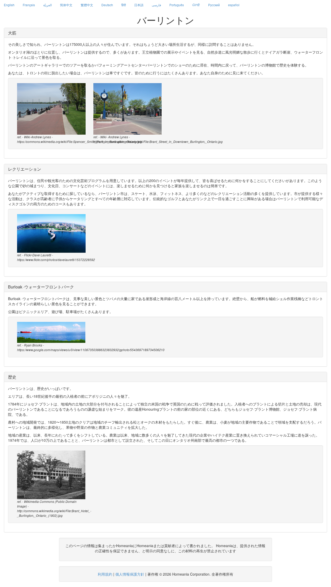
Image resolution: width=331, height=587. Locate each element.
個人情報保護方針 (129, 574)
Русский (214, 5)
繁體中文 (87, 5)
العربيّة (47, 5)
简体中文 (66, 5)
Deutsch (107, 5)
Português (176, 5)
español (233, 5)
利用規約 (105, 574)
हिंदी (123, 5)
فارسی (156, 5)
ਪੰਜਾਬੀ (196, 5)
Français (29, 5)
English (9, 5)
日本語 (139, 5)
